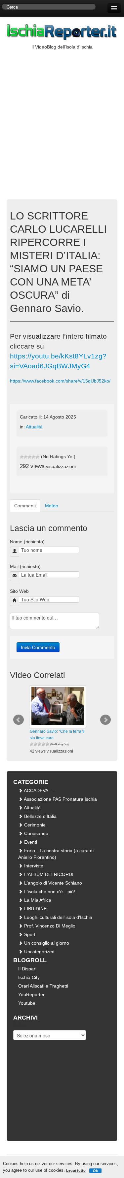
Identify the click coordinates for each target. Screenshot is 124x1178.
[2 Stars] (26, 457)
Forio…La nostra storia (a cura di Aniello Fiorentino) (56, 854)
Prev (18, 720)
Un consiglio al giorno (46, 943)
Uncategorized (39, 951)
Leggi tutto (76, 1170)
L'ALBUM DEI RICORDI (48, 874)
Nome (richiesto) (27, 541)
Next (105, 720)
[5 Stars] (38, 457)
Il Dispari (27, 968)
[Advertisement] (62, 115)
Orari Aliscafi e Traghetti (43, 986)
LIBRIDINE (35, 908)
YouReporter (31, 994)
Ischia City (29, 977)
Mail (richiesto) (25, 566)
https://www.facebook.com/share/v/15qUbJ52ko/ (60, 381)
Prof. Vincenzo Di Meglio (49, 925)
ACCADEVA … (38, 790)
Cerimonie (34, 824)
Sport (29, 934)
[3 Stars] (30, 457)
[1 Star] (22, 457)
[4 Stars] (34, 457)
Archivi (20, 1025)
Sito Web (19, 591)
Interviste (33, 865)
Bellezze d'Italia (40, 816)
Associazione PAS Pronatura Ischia (60, 799)
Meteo (51, 505)
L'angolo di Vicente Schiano (52, 883)
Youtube (26, 1003)
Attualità (34, 426)
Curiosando (35, 833)
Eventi (30, 842)
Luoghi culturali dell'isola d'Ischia (57, 917)
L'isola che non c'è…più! (49, 891)
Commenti (25, 505)
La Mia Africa (37, 900)
